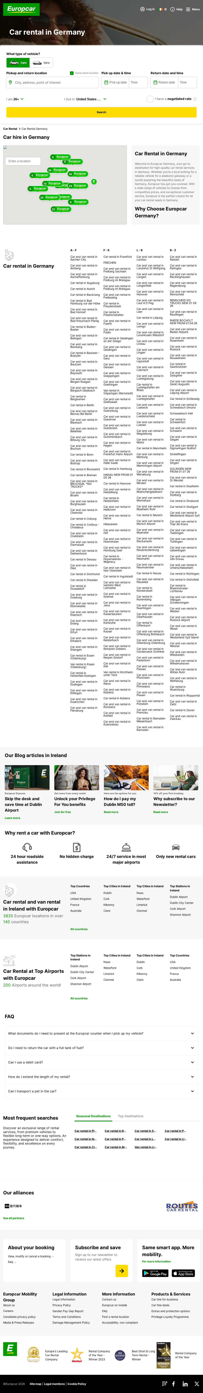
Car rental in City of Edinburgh (86, 1147)
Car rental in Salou (146, 1130)
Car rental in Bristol (116, 1147)
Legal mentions (54, 1383)
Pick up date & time (116, 73)
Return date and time (167, 73)
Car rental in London (146, 1139)
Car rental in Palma (176, 1130)
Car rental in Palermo (116, 1139)
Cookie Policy (76, 1383)
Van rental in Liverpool (146, 1147)
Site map (35, 1383)
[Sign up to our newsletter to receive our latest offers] (122, 1271)
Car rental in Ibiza (86, 1139)
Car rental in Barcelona (116, 1130)
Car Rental (10, 128)
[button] (94, 182)
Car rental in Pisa (86, 1130)
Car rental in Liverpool (176, 1139)
